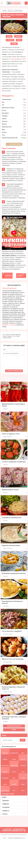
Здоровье (5, 800)
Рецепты (10, 10)
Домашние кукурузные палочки (14, 573)
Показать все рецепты (14, 726)
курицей (14, 59)
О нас (4, 838)
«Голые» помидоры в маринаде (13, 462)
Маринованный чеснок (10, 490)
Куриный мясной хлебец (11, 545)
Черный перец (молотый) (10, 137)
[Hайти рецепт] (26, 3)
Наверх (14, 729)
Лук (3, 102)
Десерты (5, 721)
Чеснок (4, 132)
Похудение (6, 807)
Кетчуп (4, 110)
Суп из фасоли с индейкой (11, 631)
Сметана (4, 121)
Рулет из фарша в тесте (11, 434)
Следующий (19, 275)
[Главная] (14, 3)
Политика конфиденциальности (16, 838)
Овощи (14, 43)
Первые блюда (7, 634)
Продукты (5, 810)
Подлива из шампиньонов (11, 517)
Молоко (4, 124)
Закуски (5, 409)
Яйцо (3, 129)
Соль (3, 135)
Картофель (5, 113)
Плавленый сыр (6, 127)
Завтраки (6, 606)
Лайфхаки (5, 804)
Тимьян (4, 118)
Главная (4, 10)
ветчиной (22, 59)
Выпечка (18, 36)
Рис (3, 105)
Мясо (19, 40)
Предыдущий (9, 275)
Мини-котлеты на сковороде (12, 659)
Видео (9, 36)
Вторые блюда (18, 10)
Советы (5, 814)
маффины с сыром (8, 325)
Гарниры (10, 40)
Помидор (4, 116)
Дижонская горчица (8, 107)
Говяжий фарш (6, 99)
